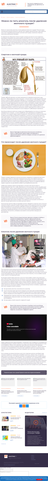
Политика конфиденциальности (9, 464)
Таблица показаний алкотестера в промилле (16, 437)
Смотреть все (3, 443)
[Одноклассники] (24, 405)
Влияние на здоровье (20, 388)
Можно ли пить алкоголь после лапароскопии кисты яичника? (39, 392)
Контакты (32, 456)
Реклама (32, 458)
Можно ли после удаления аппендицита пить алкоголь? (7, 392)
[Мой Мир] (27, 405)
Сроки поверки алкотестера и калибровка (17, 428)
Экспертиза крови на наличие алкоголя (16, 418)
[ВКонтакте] (20, 405)
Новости (32, 455)
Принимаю (39, 479)
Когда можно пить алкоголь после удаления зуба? (24, 392)
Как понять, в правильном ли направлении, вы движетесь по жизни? (35, 5)
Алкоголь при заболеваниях (6, 388)
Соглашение (33, 459)
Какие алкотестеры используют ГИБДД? (33, 432)
